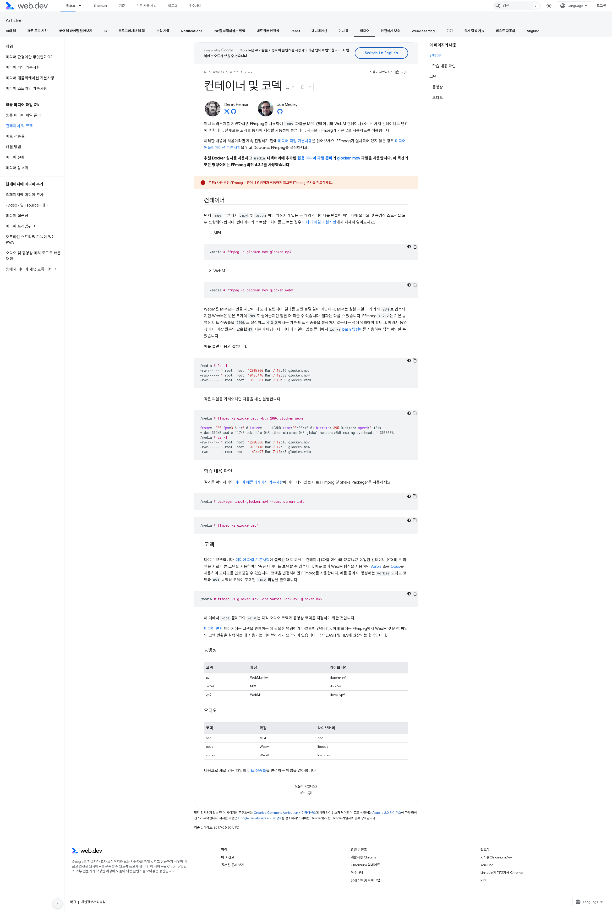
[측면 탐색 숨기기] (57, 903)
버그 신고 (227, 857)
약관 (73, 902)
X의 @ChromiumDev (496, 857)
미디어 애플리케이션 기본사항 (259, 482)
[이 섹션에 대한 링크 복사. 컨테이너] (229, 201)
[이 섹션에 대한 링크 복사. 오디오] (221, 711)
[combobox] (517, 5)
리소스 (71, 6)
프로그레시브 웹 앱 (132, 31)
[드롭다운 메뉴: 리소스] (82, 6)
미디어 (364, 31)
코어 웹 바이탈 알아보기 (75, 31)
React (295, 31)
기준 (122, 6)
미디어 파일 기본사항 (295, 141)
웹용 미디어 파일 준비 (315, 158)
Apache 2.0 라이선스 (386, 813)
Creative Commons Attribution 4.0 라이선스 (285, 813)
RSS (483, 880)
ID (105, 31)
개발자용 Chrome (363, 857)
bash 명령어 (352, 329)
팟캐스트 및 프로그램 (365, 880)
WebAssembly (423, 31)
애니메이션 (319, 31)
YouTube (487, 865)
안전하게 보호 (390, 31)
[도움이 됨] (397, 72)
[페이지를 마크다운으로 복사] (302, 87)
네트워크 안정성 (268, 31)
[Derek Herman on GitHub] (233, 113)
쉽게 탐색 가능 (474, 31)
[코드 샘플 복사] (415, 247)
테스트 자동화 (505, 31)
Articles (14, 21)
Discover (100, 6)
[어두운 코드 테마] (409, 247)
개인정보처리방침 (93, 902)
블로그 (172, 6)
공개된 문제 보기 (232, 865)
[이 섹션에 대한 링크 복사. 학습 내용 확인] (236, 472)
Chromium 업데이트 (365, 865)
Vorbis (376, 566)
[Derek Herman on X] (227, 113)
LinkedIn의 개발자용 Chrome (502, 872)
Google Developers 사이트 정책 (260, 818)
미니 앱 (344, 31)
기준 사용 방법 (147, 6)
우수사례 (195, 6)
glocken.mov (348, 158)
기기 (450, 31)
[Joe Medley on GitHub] (280, 113)
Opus (395, 566)
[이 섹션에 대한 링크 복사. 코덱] (218, 545)
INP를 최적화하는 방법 (229, 31)
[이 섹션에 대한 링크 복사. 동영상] (221, 650)
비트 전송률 (256, 770)
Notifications (191, 31)
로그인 (602, 6)
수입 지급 (162, 31)
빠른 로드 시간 (37, 31)
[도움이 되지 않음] (404, 72)
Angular (533, 31)
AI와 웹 (11, 31)
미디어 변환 (213, 628)
